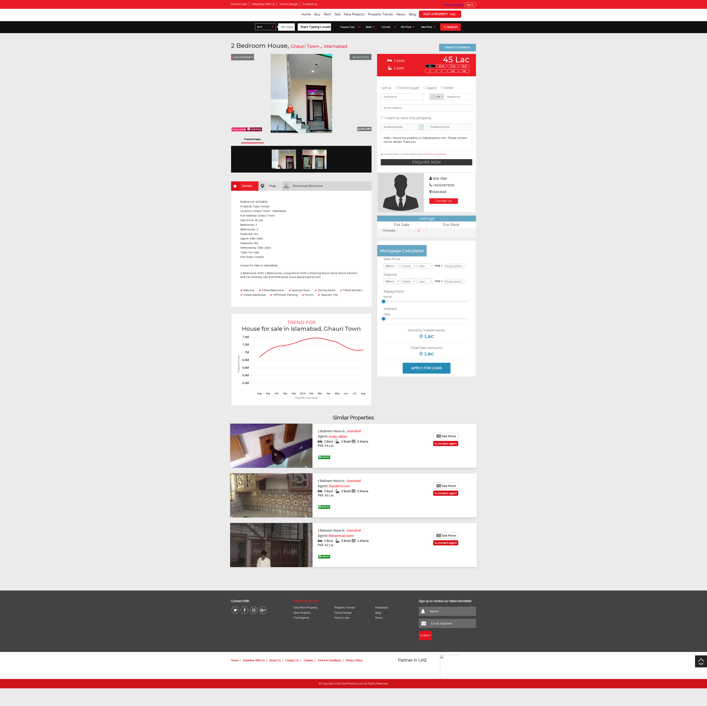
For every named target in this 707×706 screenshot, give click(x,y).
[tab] (244, 186)
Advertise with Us (263, 4)
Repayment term (392, 294)
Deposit (390, 274)
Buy (317, 14)
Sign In (470, 4)
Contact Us (443, 201)
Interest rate (390, 311)
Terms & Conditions (435, 154)
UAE (464, 71)
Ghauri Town (305, 46)
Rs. (430, 66)
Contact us (310, 4)
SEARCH (452, 27)
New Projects (354, 14)
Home (306, 14)
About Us (275, 660)
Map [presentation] (272, 186)
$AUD (464, 66)
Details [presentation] (247, 186)
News (400, 14)
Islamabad (335, 46)
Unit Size (386, 27)
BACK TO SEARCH (458, 47)
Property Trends (380, 14)
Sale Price (392, 259)
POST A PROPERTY (439, 14)
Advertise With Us (254, 660)
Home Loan (239, 4)
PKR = (439, 265)
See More (448, 436)
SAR (453, 71)
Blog (412, 14)
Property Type (347, 27)
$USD (441, 66)
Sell (337, 14)
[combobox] (265, 26)
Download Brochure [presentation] (308, 186)
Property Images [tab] (252, 139)
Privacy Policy (354, 660)
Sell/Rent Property (306, 607)
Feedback (381, 607)
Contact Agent (447, 443)
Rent (327, 14)
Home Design (289, 4)
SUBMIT (425, 635)
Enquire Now (426, 162)
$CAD (452, 66)
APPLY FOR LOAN (426, 368)
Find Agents (301, 617)
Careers (308, 660)
